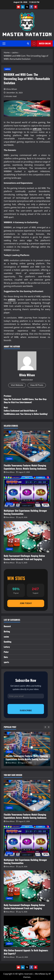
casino (7, 69)
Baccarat (7, 626)
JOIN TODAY (26, 603)
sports (6, 662)
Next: (26, 410)
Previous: (25, 399)
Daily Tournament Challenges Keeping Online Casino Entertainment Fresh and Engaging (24, 557)
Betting (7, 631)
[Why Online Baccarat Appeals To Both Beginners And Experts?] (27, 931)
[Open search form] (28, 43)
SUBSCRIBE (26, 710)
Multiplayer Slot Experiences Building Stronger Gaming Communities (25, 512)
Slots (6, 657)
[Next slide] (48, 727)
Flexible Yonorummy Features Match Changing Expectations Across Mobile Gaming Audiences (25, 467)
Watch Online (45, 43)
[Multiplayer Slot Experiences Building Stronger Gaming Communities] (27, 491)
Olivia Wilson (11, 89)
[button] (4, 43)
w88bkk (12, 299)
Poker (6, 651)
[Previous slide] (45, 727)
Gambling (7, 641)
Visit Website (17, 385)
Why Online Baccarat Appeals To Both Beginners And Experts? (26, 952)
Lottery (7, 646)
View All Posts (36, 385)
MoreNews (40, 973)
